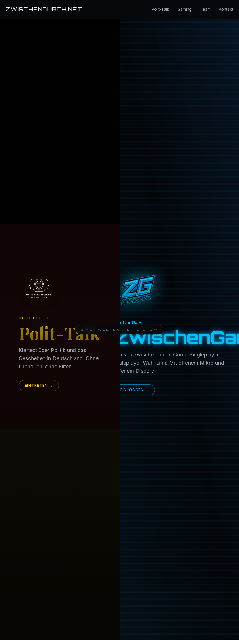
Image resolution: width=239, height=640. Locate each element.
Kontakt (226, 9)
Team (205, 9)
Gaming (185, 9)
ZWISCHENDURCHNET (44, 9)
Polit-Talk (160, 9)
